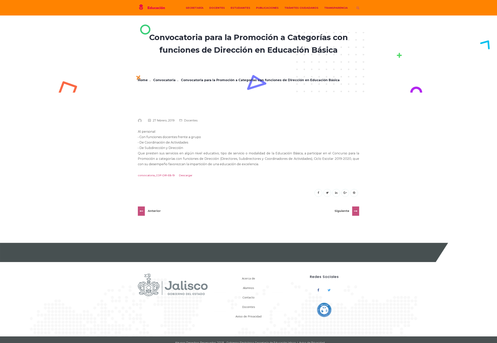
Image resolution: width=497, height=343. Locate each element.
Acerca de (248, 278)
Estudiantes (240, 7)
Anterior (154, 211)
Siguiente (342, 211)
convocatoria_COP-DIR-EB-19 (156, 175)
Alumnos (248, 288)
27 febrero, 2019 (164, 120)
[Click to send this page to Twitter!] (327, 193)
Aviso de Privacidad (248, 316)
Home (143, 80)
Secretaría (194, 7)
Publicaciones (267, 7)
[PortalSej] (151, 8)
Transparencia (336, 7)
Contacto (248, 297)
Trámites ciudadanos (301, 7)
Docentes (217, 7)
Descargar (185, 175)
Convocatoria (164, 80)
